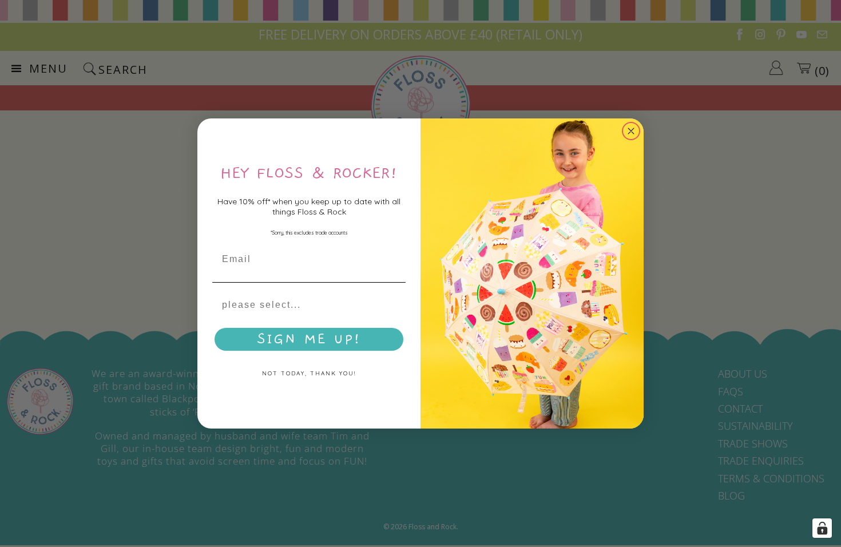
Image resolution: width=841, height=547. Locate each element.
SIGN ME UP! (309, 339)
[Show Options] (394, 305)
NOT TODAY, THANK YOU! (309, 373)
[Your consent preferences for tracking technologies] (822, 528)
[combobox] (305, 305)
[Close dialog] (631, 131)
